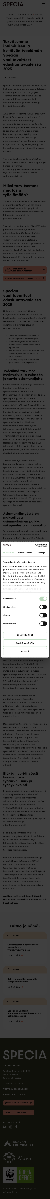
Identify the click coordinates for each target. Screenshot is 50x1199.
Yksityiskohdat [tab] (25, 552)
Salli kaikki (25, 635)
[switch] (43, 607)
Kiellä (25, 651)
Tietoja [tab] (41, 552)
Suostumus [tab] (8, 552)
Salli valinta (25, 643)
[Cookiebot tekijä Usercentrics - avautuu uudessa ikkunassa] (35, 545)
